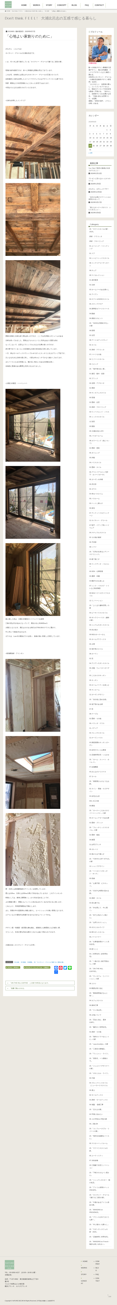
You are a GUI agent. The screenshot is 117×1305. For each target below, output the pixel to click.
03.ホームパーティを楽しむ (99, 685)
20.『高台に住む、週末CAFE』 (97, 1021)
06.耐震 (92, 840)
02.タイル (92, 345)
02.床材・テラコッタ (96, 350)
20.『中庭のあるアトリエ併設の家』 (99, 1203)
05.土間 (92, 644)
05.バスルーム (94, 498)
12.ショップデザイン (96, 866)
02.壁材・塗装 (94, 448)
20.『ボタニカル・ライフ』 (99, 1073)
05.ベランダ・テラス (96, 723)
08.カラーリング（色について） (99, 442)
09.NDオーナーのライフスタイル (99, 594)
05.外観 (92, 457)
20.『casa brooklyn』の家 (98, 1044)
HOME (85, 1261)
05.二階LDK (93, 1124)
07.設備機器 (93, 767)
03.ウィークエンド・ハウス (99, 412)
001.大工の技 (94, 801)
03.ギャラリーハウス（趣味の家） (99, 619)
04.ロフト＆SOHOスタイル (99, 299)
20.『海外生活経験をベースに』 (99, 1137)
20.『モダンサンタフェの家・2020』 (98, 1230)
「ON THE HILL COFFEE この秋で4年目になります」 (29, 983)
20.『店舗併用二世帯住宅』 (99, 1237)
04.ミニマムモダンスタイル (99, 625)
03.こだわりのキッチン (97, 675)
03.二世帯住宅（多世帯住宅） (98, 955)
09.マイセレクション (96, 275)
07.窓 (91, 709)
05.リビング (93, 364)
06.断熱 (29, 962)
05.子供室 (92, 542)
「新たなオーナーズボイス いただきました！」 (100, 208)
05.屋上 (92, 1090)
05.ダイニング (94, 453)
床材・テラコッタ (95, 236)
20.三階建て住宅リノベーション (99, 1166)
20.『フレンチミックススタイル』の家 (99, 829)
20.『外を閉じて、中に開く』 (98, 909)
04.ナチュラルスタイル (97, 532)
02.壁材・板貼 (94, 835)
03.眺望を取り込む (96, 988)
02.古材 (16, 962)
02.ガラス (92, 489)
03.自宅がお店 (94, 796)
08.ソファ (92, 547)
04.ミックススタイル (96, 417)
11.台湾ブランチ (95, 844)
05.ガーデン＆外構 (96, 479)
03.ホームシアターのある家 (99, 818)
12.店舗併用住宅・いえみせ (99, 755)
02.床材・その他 (95, 1032)
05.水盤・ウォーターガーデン (99, 669)
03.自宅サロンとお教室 (97, 750)
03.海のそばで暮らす (96, 854)
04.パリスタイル (95, 462)
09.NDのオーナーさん (97, 634)
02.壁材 (92, 388)
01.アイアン (93, 294)
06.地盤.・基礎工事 (96, 1104)
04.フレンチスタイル (96, 733)
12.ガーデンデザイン (96, 694)
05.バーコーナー (95, 937)
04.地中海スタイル (96, 649)
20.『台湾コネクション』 (98, 922)
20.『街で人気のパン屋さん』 (98, 916)
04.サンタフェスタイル (97, 393)
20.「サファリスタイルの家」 (98, 1149)
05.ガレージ (93, 849)
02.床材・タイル (95, 898)
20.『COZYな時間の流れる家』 (99, 892)
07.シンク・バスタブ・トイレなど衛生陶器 (99, 587)
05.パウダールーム (96, 436)
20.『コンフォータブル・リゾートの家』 (99, 1130)
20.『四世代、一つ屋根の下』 (98, 1059)
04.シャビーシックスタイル (99, 258)
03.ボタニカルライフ (96, 927)
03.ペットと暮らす (96, 503)
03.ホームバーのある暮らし (99, 289)
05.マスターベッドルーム (98, 1143)
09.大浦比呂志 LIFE (96, 431)
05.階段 (92, 426)
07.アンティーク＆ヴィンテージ (99, 514)
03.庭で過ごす (94, 559)
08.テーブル (93, 714)
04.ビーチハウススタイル (98, 613)
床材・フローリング (96, 241)
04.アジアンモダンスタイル (99, 663)
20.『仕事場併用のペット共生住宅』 (99, 943)
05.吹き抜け (93, 630)
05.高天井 (92, 484)
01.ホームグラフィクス (97, 639)
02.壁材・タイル (95, 467)
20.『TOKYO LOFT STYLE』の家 (100, 860)
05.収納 (92, 878)
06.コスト (92, 983)
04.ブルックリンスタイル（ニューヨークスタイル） (99, 1084)
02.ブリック (93, 378)
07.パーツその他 (95, 354)
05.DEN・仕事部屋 (96, 571)
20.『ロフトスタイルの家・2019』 (99, 230)
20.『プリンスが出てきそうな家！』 (99, 1218)
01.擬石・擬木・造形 (96, 374)
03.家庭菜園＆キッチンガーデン (99, 744)
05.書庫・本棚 (94, 576)
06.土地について (95, 1015)
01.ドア (92, 253)
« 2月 (90, 153)
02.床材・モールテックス (98, 1100)
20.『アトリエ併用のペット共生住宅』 (99, 1188)
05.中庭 (92, 1078)
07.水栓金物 (93, 1160)
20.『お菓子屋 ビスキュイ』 (98, 884)
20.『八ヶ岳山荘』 (96, 1010)
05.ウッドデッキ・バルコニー (99, 565)
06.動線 (92, 313)
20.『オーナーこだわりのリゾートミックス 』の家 (99, 812)
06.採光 (92, 508)
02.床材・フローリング (97, 407)
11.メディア (93, 728)
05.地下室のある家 (96, 704)
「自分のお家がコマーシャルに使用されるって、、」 (100, 198)
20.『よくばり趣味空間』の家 (99, 606)
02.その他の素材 (95, 537)
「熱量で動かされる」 (17, 988)
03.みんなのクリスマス (97, 772)
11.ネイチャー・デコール (98, 520)
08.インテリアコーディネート (99, 264)
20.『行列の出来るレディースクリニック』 (99, 553)
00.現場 (23, 962)
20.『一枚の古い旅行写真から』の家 (99, 962)
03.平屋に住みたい (96, 1114)
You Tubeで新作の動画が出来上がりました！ (99, 169)
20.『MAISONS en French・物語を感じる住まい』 (99, 1243)
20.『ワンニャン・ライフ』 (99, 1053)
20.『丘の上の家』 (96, 1109)
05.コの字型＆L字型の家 (98, 1119)
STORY (83, 1274)
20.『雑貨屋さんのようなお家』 (99, 782)
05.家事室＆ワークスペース (99, 309)
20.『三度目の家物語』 (97, 1049)
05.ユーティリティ (96, 1156)
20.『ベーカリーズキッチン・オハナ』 (98, 872)
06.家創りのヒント (96, 318)
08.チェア (92, 270)
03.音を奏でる (94, 903)
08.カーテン (93, 654)
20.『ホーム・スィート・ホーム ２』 (99, 761)
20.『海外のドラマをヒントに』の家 (99, 1038)
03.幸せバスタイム (96, 494)
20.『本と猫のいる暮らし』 (99, 1224)
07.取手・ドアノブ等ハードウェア (99, 526)
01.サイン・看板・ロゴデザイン (99, 790)
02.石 (91, 658)
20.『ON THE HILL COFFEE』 (96, 970)
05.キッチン (93, 680)
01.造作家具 (93, 280)
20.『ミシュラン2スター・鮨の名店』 (99, 1181)
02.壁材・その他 (95, 718)
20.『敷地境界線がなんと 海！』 (99, 994)
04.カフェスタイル (96, 1000)
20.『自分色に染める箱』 (98, 699)
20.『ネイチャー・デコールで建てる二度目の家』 (49, 962)
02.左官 (92, 335)
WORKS (84, 1268)
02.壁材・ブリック (96, 823)
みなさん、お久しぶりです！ (99, 189)
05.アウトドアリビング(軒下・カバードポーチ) (98, 473)
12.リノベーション (96, 600)
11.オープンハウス (96, 738)
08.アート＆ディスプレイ (98, 340)
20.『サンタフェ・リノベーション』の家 (99, 977)
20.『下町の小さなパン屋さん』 (99, 1174)
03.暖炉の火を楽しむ (96, 581)
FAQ (97, 1274)
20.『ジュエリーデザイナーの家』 (99, 1067)
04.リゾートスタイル (96, 359)
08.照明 (92, 330)
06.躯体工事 (93, 1005)
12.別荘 (92, 421)
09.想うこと (93, 949)
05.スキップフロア (96, 304)
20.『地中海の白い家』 (97, 369)
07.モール (92, 776)
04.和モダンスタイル (96, 932)
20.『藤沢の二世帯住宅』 (98, 1027)
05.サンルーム (94, 690)
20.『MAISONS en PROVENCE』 (96, 1211)
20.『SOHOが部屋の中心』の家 (99, 324)
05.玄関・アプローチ (96, 383)
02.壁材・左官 (94, 402)
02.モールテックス (96, 1095)
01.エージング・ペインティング (99, 247)
